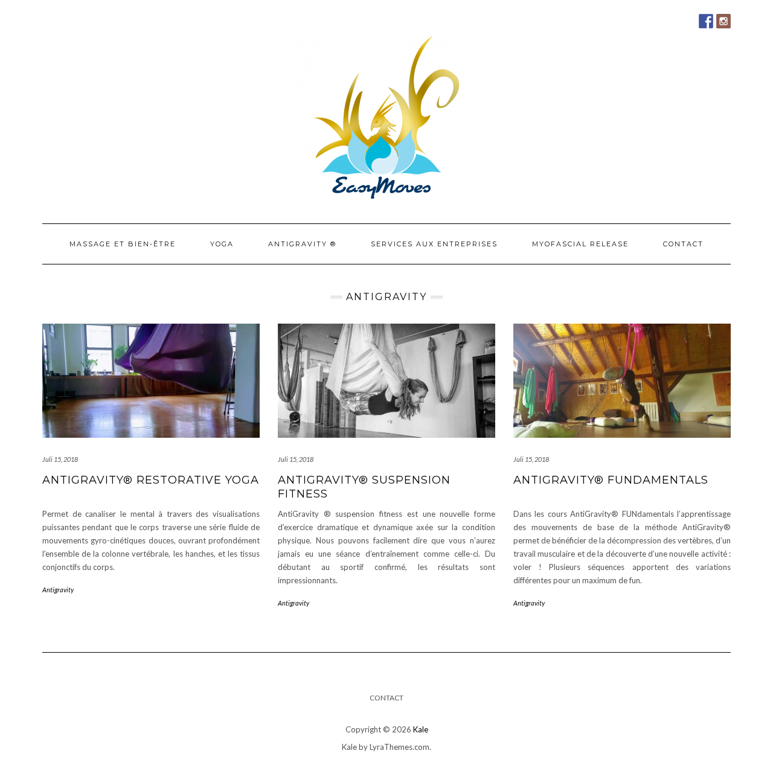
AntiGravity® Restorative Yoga (150, 480)
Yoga (222, 244)
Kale (420, 729)
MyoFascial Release (580, 244)
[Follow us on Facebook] (706, 21)
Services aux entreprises (434, 244)
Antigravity (58, 590)
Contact (683, 244)
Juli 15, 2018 (60, 459)
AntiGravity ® (302, 244)
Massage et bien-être (122, 244)
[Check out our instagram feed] (723, 21)
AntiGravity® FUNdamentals (610, 480)
